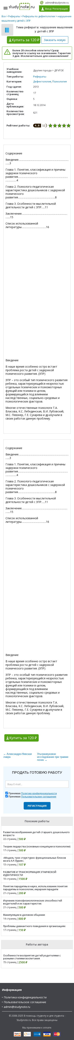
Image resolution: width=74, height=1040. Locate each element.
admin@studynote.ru (57, 2)
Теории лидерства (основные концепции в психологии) (36, 846)
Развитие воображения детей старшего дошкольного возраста (36, 834)
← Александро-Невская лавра (17, 755)
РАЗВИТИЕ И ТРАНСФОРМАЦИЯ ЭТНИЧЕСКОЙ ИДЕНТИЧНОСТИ (29, 873)
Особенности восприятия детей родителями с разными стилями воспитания (32, 957)
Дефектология (42, 81)
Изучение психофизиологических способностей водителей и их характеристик (32, 902)
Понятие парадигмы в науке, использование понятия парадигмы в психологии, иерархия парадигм (35, 888)
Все (4, 16)
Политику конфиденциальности (39, 793)
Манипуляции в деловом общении (24, 915)
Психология (59, 81)
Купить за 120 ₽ (23, 737)
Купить (25, 39)
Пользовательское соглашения (38, 796)
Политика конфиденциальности (25, 997)
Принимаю (32, 793)
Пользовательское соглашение (25, 1002)
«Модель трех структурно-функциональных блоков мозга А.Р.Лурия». (34, 859)
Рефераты (14, 16)
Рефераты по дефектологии (38, 16)
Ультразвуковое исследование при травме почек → (52, 756)
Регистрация (37, 806)
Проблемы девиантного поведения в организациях (34, 926)
